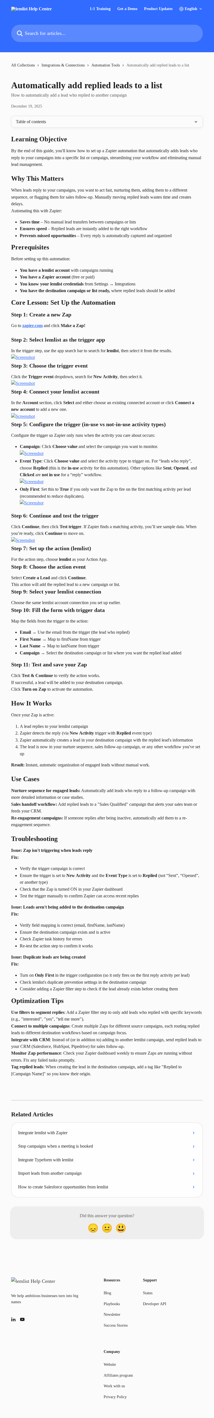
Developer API (154, 1304)
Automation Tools (105, 65)
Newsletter (112, 1314)
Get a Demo (127, 9)
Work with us (114, 1386)
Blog (107, 1293)
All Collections (23, 65)
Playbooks (112, 1304)
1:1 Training (100, 9)
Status (147, 1293)
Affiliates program (118, 1375)
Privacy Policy (115, 1397)
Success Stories (116, 1325)
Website (110, 1364)
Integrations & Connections (63, 65)
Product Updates (158, 9)
